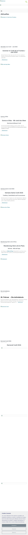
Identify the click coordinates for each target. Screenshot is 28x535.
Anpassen (14, 528)
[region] (14, 523)
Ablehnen (14, 532)
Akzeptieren (14, 525)
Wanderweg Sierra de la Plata (8, 241)
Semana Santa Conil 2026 (7, 188)
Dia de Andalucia (5, 291)
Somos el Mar (4, 116)
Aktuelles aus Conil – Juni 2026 (9, 46)
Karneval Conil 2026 (6, 341)
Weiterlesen (4, 59)
